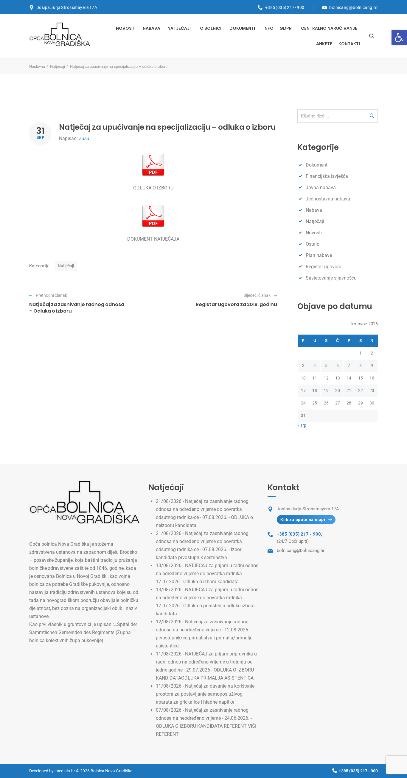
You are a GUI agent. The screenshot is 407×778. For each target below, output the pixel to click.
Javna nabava (321, 187)
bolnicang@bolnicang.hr (353, 7)
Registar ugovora (323, 266)
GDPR (285, 28)
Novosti (126, 28)
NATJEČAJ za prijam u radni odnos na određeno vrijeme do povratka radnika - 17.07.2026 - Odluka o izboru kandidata (207, 573)
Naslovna (37, 66)
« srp (301, 425)
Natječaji (179, 28)
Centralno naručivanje (329, 28)
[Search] (372, 36)
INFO (268, 28)
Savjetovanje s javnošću (331, 278)
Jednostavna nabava (328, 199)
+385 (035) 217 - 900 (285, 7)
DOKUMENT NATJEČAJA (153, 239)
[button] (399, 37)
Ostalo (312, 244)
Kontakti (349, 44)
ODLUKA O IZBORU (153, 188)
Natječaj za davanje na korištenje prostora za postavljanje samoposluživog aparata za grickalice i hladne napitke (205, 694)
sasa (84, 138)
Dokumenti (242, 28)
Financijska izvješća (327, 176)
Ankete (324, 44)
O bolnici (210, 28)
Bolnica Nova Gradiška (112, 770)
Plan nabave (319, 255)
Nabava (151, 28)
